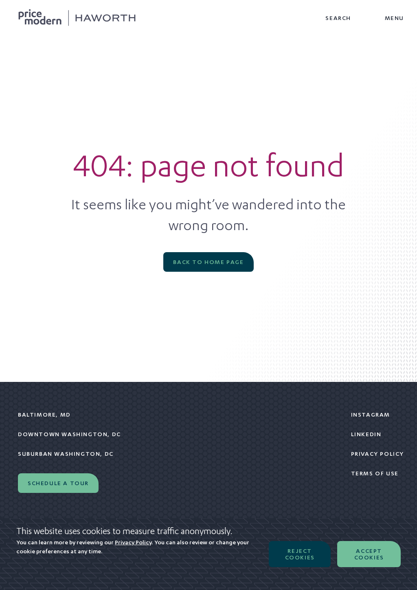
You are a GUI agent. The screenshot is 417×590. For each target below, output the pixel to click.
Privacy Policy (377, 453)
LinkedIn (366, 434)
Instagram (370, 414)
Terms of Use (375, 473)
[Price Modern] (77, 18)
